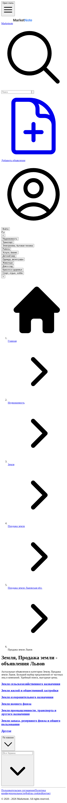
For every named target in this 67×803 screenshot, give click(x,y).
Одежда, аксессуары (13, 259)
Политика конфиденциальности (23, 792)
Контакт (46, 793)
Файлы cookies (33, 793)
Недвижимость (10, 239)
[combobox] (16, 92)
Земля (11, 464)
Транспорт (8, 242)
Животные (8, 263)
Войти (5, 229)
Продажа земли (16, 526)
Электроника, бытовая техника (18, 245)
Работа (6, 249)
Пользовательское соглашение (18, 790)
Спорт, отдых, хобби (13, 273)
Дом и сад (8, 266)
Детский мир (9, 256)
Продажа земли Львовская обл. (25, 587)
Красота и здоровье (12, 269)
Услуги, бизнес (10, 252)
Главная (12, 341)
